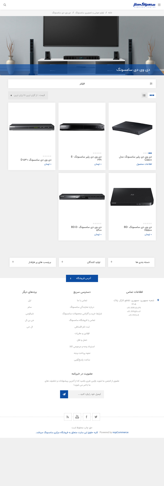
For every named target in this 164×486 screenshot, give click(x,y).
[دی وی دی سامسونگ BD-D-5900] (82, 196)
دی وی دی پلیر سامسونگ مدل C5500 (135, 158)
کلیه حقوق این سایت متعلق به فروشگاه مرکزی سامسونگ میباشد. (67, 432)
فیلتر (82, 84)
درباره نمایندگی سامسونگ (82, 307)
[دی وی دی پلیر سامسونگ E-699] (82, 126)
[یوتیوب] (77, 417)
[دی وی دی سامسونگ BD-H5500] (132, 196)
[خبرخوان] (68, 417)
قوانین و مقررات (82, 333)
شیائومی (30, 314)
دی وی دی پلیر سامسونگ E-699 (86, 158)
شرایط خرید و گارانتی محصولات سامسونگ (82, 314)
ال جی (30, 327)
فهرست (144, 95)
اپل (29, 300)
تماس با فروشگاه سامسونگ (82, 320)
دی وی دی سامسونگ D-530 (36, 160)
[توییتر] (96, 417)
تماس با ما (82, 300)
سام (30, 307)
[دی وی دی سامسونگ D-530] (31, 126)
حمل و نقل (82, 340)
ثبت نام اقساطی (82, 327)
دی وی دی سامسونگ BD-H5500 (138, 228)
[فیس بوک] (86, 417)
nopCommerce (120, 432)
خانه (110, 13)
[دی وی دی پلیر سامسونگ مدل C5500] (132, 126)
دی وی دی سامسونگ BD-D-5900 (86, 228)
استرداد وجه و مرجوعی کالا (82, 347)
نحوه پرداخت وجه (82, 353)
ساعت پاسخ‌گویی (82, 360)
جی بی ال (29, 320)
